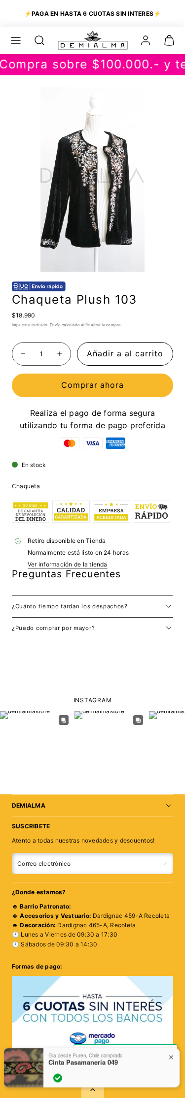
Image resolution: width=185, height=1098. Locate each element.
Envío (55, 324)
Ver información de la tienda (68, 564)
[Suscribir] (165, 864)
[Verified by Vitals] (57, 1061)
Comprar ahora (92, 385)
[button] (16, 40)
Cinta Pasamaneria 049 (83, 1046)
